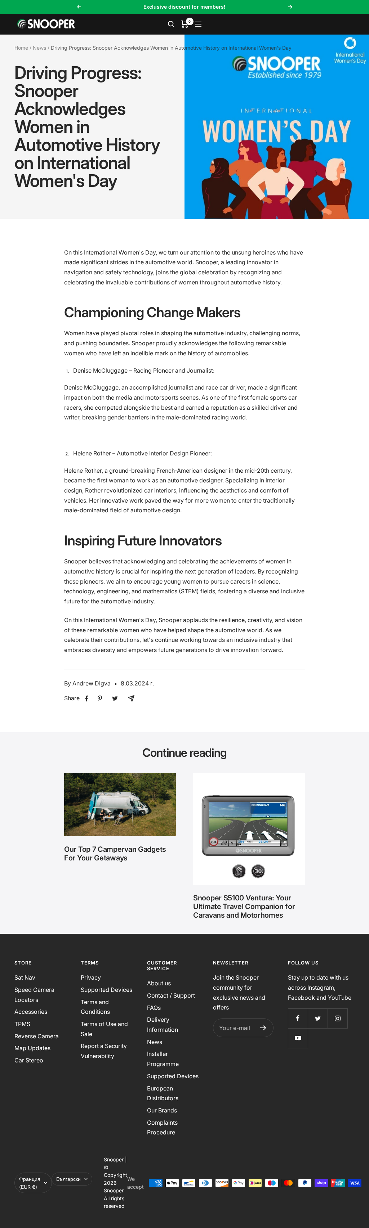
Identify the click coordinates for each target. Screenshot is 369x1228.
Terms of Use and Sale (104, 1029)
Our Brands (162, 1110)
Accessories (30, 1011)
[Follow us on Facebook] (298, 1018)
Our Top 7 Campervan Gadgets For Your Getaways (115, 853)
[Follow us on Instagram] (337, 1018)
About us (159, 983)
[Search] (171, 24)
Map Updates (32, 1048)
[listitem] (86, 699)
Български (68, 1179)
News (39, 48)
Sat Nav (24, 977)
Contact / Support (171, 995)
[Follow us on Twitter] (318, 1018)
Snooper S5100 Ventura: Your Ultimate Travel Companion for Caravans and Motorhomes (244, 906)
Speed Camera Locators (34, 994)
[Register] (263, 1027)
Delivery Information (162, 1024)
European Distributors (162, 1093)
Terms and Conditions (95, 1007)
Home (21, 48)
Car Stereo (28, 1060)
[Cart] (184, 24)
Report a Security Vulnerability (104, 1051)
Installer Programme (163, 1058)
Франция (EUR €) (29, 1183)
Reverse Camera (36, 1036)
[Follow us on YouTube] (298, 1038)
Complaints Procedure (162, 1127)
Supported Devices (106, 989)
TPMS (22, 1023)
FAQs (154, 1007)
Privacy (91, 977)
